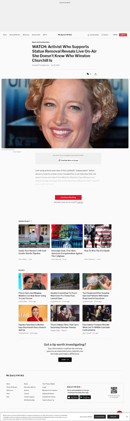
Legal (44, 387)
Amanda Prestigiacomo (40, 65)
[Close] (127, 417)
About (26, 384)
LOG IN (115, 34)
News (5, 35)
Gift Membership (29, 400)
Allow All (113, 416)
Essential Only (99, 416)
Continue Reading (68, 197)
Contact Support (29, 397)
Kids (7, 397)
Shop (8, 393)
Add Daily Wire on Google (69, 160)
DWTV (45, 35)
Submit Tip (65, 359)
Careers (26, 393)
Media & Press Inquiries (49, 390)
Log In (80, 202)
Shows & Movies (14, 35)
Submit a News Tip (48, 400)
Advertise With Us (29, 387)
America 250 (36, 35)
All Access (26, 35)
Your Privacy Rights (48, 384)
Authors (26, 390)
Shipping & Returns (48, 393)
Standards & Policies (48, 397)
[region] (65, 417)
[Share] (95, 74)
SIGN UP (123, 35)
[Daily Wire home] (65, 35)
